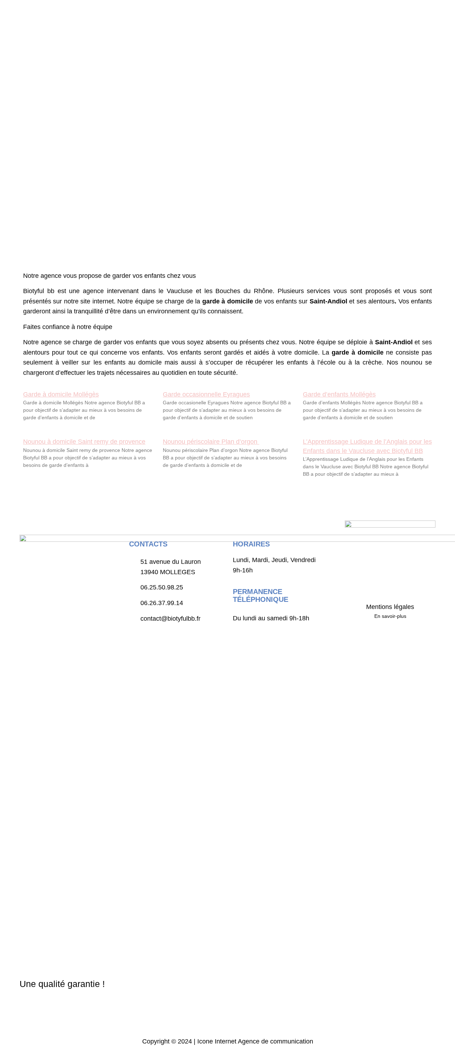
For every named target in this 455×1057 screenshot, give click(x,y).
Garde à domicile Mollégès (61, 394)
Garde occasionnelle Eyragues (206, 394)
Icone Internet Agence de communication (254, 1041)
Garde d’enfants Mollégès (339, 394)
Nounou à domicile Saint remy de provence (84, 441)
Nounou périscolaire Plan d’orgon (211, 441)
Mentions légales (390, 606)
